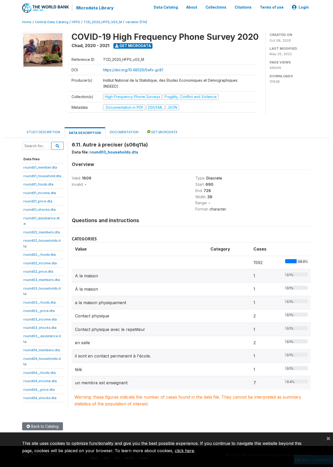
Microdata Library (95, 7)
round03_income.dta (40, 319)
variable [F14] (136, 22)
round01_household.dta (42, 176)
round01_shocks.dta (39, 209)
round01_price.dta (37, 201)
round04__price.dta (39, 389)
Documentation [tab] (124, 132)
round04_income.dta (40, 381)
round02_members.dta (41, 232)
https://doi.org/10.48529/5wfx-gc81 (133, 70)
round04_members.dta (41, 350)
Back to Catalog (44, 426)
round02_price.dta (38, 271)
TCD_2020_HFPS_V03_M (103, 22)
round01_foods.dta (38, 184)
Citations (243, 7)
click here (184, 450)
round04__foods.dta (39, 372)
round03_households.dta (113, 152)
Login (304, 7)
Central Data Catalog (51, 22)
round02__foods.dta (39, 254)
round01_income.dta (39, 193)
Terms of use (272, 7)
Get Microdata (135, 45)
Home (26, 22)
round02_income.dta (40, 263)
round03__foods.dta (39, 302)
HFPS (76, 22)
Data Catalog (166, 7)
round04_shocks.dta (39, 398)
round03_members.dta (41, 280)
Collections (216, 7)
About (191, 7)
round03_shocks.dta (39, 327)
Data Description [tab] (85, 133)
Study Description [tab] (43, 132)
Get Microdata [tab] (163, 132)
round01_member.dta (40, 167)
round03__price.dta (39, 311)
